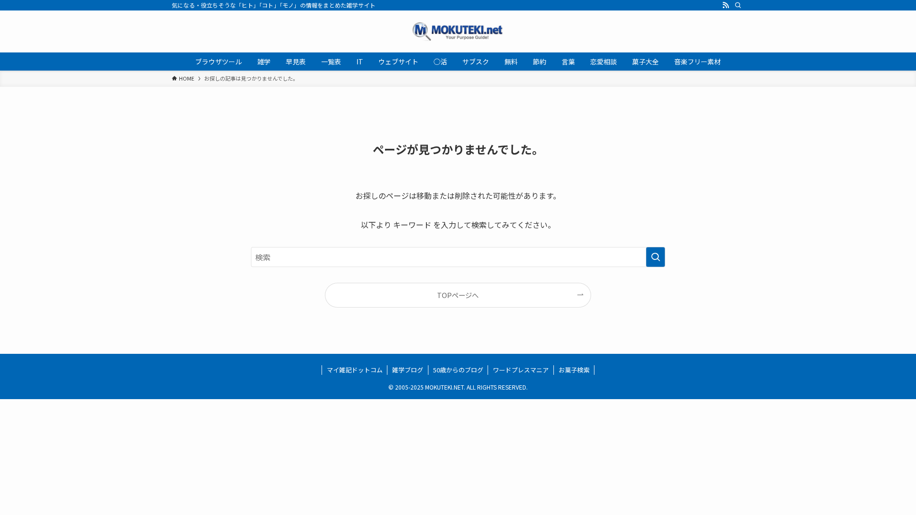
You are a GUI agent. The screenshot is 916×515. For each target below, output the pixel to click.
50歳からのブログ (458, 369)
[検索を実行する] (655, 257)
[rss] (725, 5)
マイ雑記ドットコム (355, 369)
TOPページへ (458, 295)
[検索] (738, 5)
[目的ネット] (458, 31)
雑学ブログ (407, 369)
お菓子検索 (574, 369)
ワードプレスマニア (521, 369)
